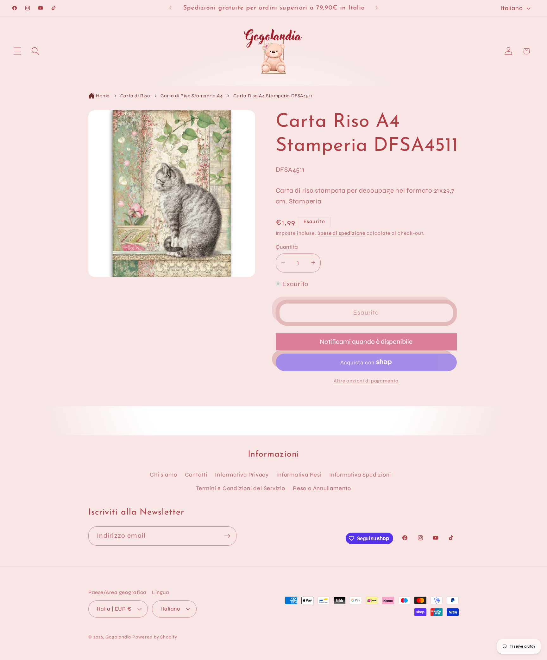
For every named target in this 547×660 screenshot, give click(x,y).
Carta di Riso (135, 96)
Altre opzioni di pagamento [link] (366, 381)
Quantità (287, 247)
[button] (17, 51)
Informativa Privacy (242, 474)
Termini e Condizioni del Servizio (240, 488)
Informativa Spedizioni (360, 474)
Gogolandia (118, 637)
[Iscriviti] (227, 536)
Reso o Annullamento (322, 488)
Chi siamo (163, 474)
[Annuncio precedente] (170, 8)
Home (103, 96)
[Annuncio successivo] (377, 8)
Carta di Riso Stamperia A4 (191, 96)
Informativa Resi (298, 474)
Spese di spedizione (341, 233)
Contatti (196, 474)
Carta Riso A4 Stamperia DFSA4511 (272, 96)
